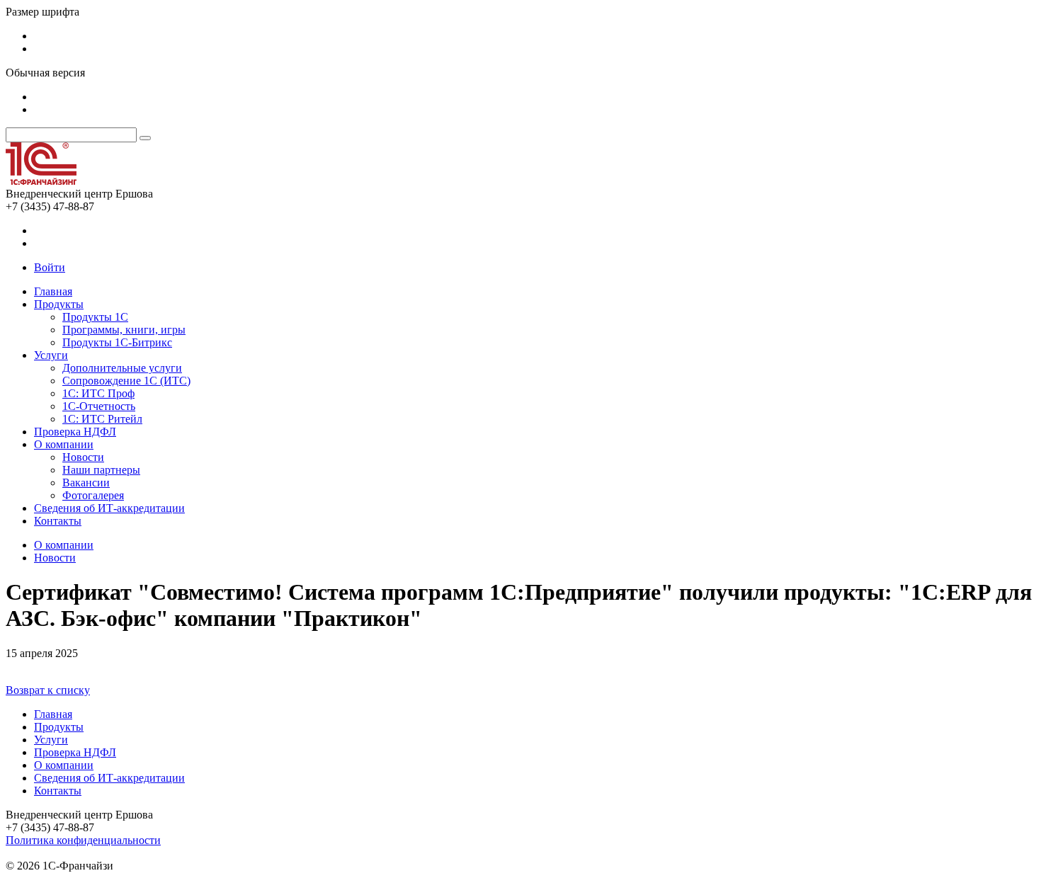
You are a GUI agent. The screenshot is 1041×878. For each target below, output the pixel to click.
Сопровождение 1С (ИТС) (126, 381)
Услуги (51, 355)
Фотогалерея (93, 495)
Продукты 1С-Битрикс (117, 342)
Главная (53, 291)
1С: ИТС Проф (98, 393)
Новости (83, 457)
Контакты (57, 521)
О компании (63, 444)
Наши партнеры (101, 470)
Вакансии (86, 483)
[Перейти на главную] (41, 181)
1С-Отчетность (98, 406)
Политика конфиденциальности (83, 840)
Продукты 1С (95, 317)
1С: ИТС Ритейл (102, 419)
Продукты (59, 304)
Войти (49, 267)
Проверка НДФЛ (75, 432)
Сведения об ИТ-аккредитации (109, 508)
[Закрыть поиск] (145, 138)
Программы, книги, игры (124, 330)
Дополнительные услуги (122, 368)
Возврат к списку (48, 690)
